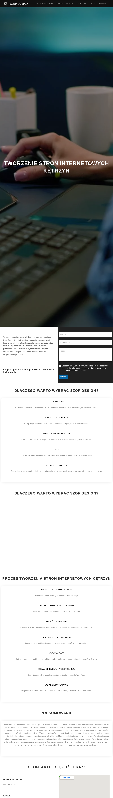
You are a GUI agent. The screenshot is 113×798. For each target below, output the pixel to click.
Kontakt (103, 4)
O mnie (59, 4)
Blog (93, 4)
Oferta (69, 4)
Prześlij (63, 377)
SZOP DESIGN (18, 3)
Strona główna (45, 4)
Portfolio (82, 4)
